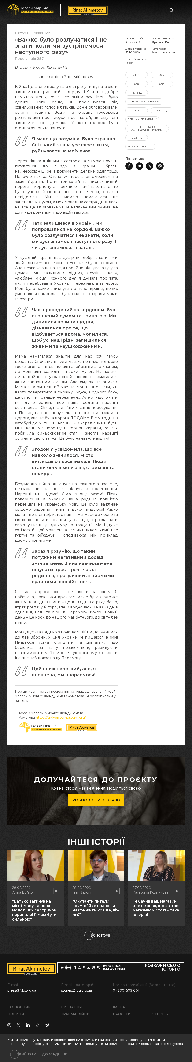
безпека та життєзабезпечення (147, 128)
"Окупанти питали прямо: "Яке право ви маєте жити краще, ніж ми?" (95, 908)
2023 (136, 83)
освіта (136, 137)
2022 (162, 74)
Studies (160, 1014)
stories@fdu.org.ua (76, 990)
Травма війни (75, 1014)
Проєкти (122, 1014)
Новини (15, 1014)
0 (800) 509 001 (126, 990)
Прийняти (26, 1054)
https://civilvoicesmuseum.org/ (61, 717)
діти (136, 74)
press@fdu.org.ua (21, 990)
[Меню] (181, 10)
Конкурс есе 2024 (140, 146)
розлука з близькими (144, 101)
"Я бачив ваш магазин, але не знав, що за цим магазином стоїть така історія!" (156, 908)
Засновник (18, 1007)
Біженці (161, 110)
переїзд (136, 92)
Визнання (71, 1007)
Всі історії (100, 935)
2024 (162, 83)
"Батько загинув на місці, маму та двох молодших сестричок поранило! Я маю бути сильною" (34, 910)
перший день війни (142, 119)
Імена (119, 1007)
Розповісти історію (96, 800)
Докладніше (54, 1054)
